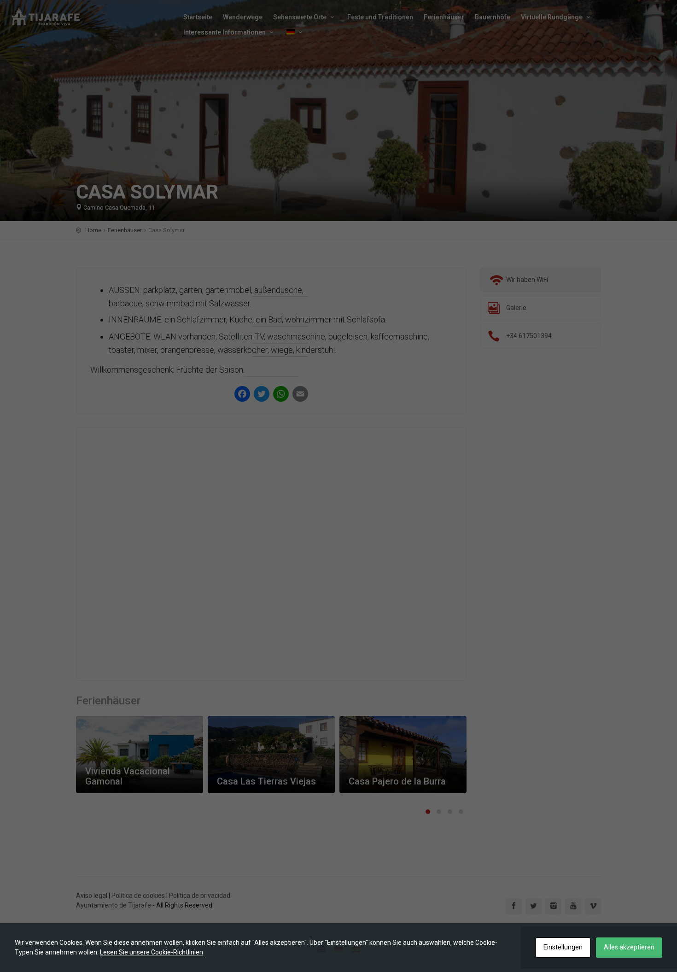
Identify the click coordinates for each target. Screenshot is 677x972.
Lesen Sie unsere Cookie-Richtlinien (151, 952)
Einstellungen (563, 947)
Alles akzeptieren (629, 947)
